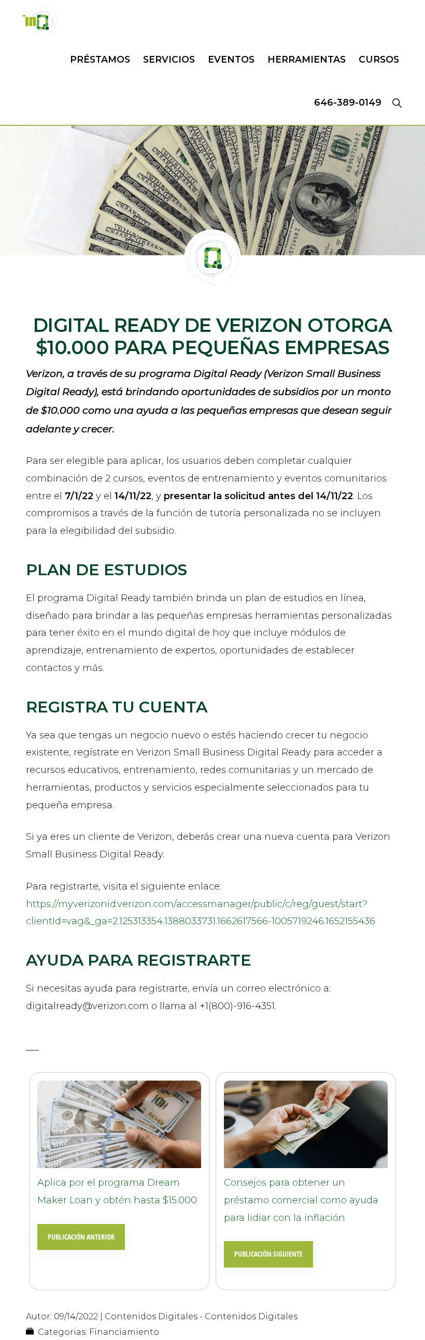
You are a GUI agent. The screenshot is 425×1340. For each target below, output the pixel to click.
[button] (396, 102)
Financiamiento (124, 1332)
